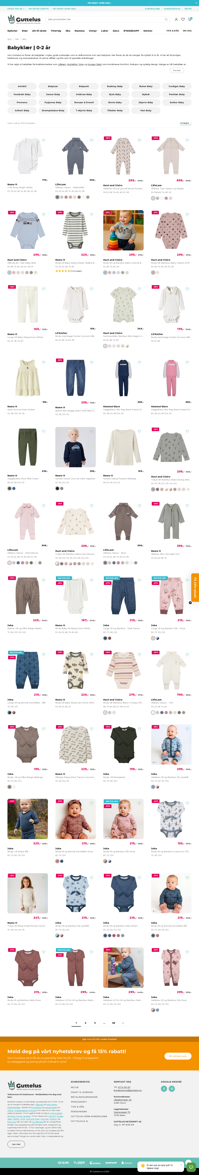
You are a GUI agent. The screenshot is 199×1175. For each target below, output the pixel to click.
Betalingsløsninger (84, 1097)
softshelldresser (14, 1107)
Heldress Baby (84, 94)
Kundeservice (172, 9)
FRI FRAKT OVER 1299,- (65, 9)
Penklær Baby (177, 94)
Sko (68, 30)
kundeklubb (37, 1122)
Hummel (44, 1119)
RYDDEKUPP (131, 30)
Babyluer (53, 86)
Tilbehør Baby (115, 110)
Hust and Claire (32, 1119)
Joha (81, 64)
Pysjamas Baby (53, 102)
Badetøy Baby (115, 86)
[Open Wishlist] (183, 19)
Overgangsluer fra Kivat (25, 1110)
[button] (77, 271)
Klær (25, 30)
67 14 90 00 (124, 1087)
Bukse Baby (146, 86)
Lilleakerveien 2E (123, 1099)
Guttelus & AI (79, 1121)
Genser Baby (53, 94)
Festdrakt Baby (22, 94)
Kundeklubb (152, 9)
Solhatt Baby (22, 110)
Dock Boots (36, 1107)
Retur (188, 9)
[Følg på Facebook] (164, 1089)
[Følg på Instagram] (172, 1089)
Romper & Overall (84, 102)
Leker (104, 30)
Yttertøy (56, 30)
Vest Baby (145, 110)
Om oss (187, 30)
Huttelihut (72, 64)
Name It (52, 1116)
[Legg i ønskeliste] (44, 140)
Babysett (84, 86)
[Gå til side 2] (122, 1023)
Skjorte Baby (146, 102)
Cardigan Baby (177, 86)
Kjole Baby (115, 94)
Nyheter (12, 30)
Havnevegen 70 (122, 1112)
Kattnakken (52, 1104)
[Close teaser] (190, 602)
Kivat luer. (11, 1122)
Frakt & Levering (82, 1092)
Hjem (9, 39)
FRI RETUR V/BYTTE (39, 9)
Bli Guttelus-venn (178, 1056)
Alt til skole (39, 30)
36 (113, 1023)
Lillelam (62, 64)
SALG (116, 30)
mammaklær (56, 1113)
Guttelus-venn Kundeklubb (89, 1116)
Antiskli (22, 86)
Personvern (79, 1111)
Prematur (22, 102)
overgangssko (51, 1107)
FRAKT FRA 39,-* (15, 9)
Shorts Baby (115, 102)
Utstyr (93, 30)
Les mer (16, 1144)
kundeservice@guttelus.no (128, 1090)
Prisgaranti (79, 1102)
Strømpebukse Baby (53, 110)
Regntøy (39, 1104)
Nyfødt (146, 94)
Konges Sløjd (94, 64)
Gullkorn (53, 1119)
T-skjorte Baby (84, 110)
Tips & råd (77, 1106)
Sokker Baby (177, 102)
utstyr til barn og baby (20, 1116)
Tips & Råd (172, 30)
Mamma (80, 30)
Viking (10, 1110)
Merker (148, 30)
